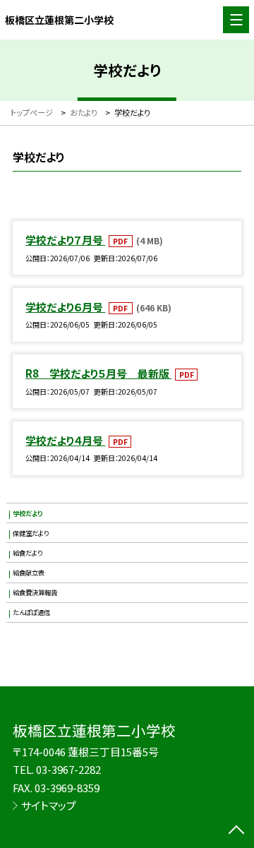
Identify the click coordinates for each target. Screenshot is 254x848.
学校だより (27, 513)
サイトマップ (48, 805)
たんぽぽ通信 (31, 612)
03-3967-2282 (68, 769)
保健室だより (31, 533)
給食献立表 (28, 573)
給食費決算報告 (35, 592)
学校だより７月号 (65, 239)
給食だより (27, 553)
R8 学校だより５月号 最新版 (98, 373)
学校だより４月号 (65, 440)
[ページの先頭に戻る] (236, 831)
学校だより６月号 (65, 306)
